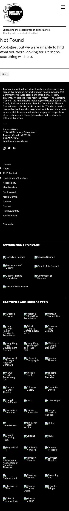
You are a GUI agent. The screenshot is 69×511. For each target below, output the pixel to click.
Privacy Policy (10, 215)
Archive (7, 201)
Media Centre (10, 196)
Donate (7, 164)
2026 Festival (10, 173)
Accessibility (9, 182)
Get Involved (9, 192)
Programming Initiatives (15, 178)
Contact (7, 206)
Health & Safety (11, 210)
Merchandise (10, 187)
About (6, 168)
